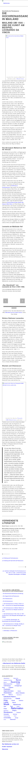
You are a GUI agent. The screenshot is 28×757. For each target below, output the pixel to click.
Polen (5, 708)
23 (15, 308)
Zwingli (16, 717)
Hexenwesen (8, 693)
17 (22, 306)
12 (16, 306)
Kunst (13, 700)
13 (17, 306)
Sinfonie (15, 714)
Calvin (18, 684)
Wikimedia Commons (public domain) (13, 312)
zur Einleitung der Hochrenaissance (10, 558)
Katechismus (19, 694)
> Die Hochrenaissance (7, 601)
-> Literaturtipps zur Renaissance (9, 630)
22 (14, 308)
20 (12, 308)
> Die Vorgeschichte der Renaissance (10, 596)
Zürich (5, 719)
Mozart (14, 702)
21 (13, 308)
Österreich (13, 719)
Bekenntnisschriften (8, 684)
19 (25, 306)
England (11, 687)
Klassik (18, 698)
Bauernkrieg (15, 682)
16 (21, 306)
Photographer (19, 418)
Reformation (17, 708)
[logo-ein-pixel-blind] (11, 3)
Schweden (6, 714)
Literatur (21, 700)
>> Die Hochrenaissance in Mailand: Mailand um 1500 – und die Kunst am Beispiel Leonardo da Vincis (13, 609)
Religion (14, 710)
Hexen (19, 691)
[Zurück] (5, 301)
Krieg (6, 700)
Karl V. (11, 694)
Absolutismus (6, 678)
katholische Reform (10, 696)
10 (14, 306)
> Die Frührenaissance (7, 598)
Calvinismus (7, 686)
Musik (6, 704)
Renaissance (8, 712)
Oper (5, 706)
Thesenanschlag (7, 715)
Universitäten (7, 718)
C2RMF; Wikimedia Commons (11, 419)
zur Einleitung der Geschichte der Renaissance (12, 560)
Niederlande (17, 704)
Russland (19, 712)
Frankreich (7, 689)
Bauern (5, 682)
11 (15, 306)
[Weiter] (22, 301)
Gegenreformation (9, 691)
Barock (18, 680)
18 (23, 306)
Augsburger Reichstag (8, 680)
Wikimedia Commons (20, 78)
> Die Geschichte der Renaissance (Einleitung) (12, 593)
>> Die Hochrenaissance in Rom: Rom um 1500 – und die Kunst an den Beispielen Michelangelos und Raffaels (13, 615)
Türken (15, 715)
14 (19, 306)
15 (20, 306)
